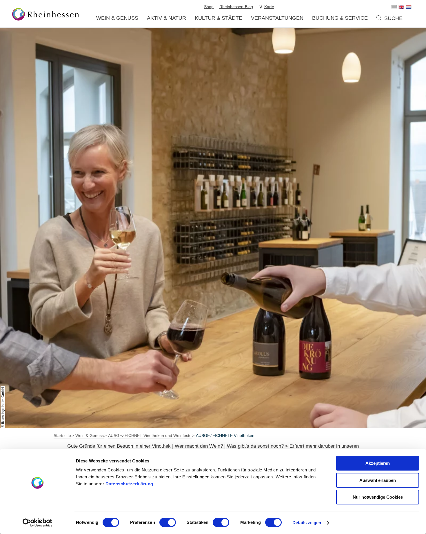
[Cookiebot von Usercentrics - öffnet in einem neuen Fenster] (37, 522)
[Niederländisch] (409, 7)
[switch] (167, 522)
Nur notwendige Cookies (378, 497)
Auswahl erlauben (377, 480)
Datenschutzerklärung (129, 483)
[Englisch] (401, 7)
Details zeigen (306, 522)
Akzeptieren (377, 463)
